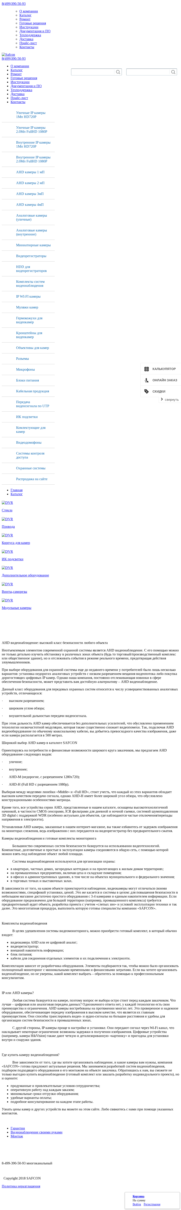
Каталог (25, 15)
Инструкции (28, 27)
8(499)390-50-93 (14, 4)
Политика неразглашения (21, 1186)
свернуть (172, 399)
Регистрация (152, 1204)
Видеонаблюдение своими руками (36, 1132)
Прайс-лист (28, 43)
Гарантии (18, 1128)
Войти (137, 1204)
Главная (17, 490)
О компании (28, 11)
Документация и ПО (35, 31)
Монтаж (17, 1136)
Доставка (26, 39)
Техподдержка (30, 35)
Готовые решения (32, 23)
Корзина (138, 1196)
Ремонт (24, 19)
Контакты (26, 47)
